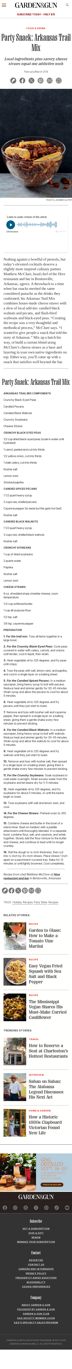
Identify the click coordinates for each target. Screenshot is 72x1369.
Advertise (36, 1260)
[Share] (13, 81)
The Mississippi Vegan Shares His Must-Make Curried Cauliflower (48, 1009)
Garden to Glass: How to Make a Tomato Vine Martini (45, 938)
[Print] (59, 81)
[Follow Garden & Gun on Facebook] (5, 1208)
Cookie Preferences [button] (36, 1286)
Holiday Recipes (22, 902)
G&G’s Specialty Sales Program (36, 1322)
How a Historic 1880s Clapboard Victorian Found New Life (45, 1124)
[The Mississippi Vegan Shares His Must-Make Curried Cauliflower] (14, 1020)
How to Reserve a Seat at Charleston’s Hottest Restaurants (48, 1051)
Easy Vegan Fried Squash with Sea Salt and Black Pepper (45, 973)
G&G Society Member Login (36, 1318)
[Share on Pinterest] (41, 81)
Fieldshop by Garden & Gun (36, 1309)
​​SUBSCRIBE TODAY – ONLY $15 (36, 14)
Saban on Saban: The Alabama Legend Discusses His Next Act (46, 1089)
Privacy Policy (36, 1273)
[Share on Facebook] (22, 81)
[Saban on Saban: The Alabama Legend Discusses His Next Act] (14, 1100)
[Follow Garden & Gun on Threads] (26, 1208)
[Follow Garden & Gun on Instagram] (15, 1208)
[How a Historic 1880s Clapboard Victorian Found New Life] (14, 1135)
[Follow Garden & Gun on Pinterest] (46, 1208)
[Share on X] (31, 81)
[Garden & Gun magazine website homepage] (36, 5)
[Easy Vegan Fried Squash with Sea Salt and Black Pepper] (14, 984)
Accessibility (36, 1282)
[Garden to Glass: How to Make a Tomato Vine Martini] (14, 949)
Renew (36, 1237)
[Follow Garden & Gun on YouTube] (67, 1208)
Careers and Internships (36, 1269)
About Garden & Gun (36, 1305)
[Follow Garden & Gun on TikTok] (57, 1208)
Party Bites (40, 902)
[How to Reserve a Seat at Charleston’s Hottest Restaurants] (14, 1064)
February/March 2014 (36, 71)
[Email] (50, 81)
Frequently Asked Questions (36, 1277)
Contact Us (36, 1264)
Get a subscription (36, 1228)
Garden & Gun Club (36, 1313)
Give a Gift (36, 1233)
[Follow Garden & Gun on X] (36, 1208)
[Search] (67, 5)
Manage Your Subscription (36, 1241)
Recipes (53, 902)
